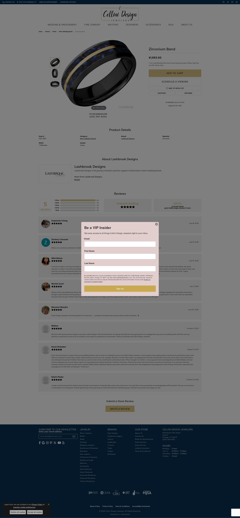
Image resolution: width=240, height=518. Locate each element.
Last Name (89, 263)
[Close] (156, 224)
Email (87, 239)
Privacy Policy (37, 504)
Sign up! (120, 288)
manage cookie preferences (24, 507)
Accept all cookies (35, 512)
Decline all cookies (17, 512)
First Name (89, 251)
